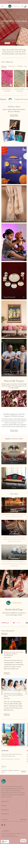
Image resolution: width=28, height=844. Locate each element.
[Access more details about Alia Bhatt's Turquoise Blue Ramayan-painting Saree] (17, 138)
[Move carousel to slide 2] (10, 42)
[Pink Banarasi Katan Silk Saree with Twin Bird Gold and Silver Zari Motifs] (7, 78)
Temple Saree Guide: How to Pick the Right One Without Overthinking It (13, 653)
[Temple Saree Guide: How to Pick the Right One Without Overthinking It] (14, 645)
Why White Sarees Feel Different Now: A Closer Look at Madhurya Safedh (13, 695)
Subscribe (23, 819)
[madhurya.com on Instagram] (5, 825)
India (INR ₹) (6, 830)
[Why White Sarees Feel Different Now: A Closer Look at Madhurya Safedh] (14, 686)
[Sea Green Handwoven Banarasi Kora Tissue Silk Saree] (19, 78)
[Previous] (2, 2)
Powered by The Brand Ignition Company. (10, 836)
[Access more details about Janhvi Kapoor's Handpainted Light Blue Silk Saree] (8, 138)
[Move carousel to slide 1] (8, 42)
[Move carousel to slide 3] (12, 42)
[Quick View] (11, 85)
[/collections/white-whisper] (14, 27)
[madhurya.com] (14, 6)
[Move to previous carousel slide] (6, 42)
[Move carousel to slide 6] (18, 42)
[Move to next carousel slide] (22, 42)
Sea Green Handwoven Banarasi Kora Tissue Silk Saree (19, 89)
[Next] (25, 2)
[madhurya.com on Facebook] (2, 825)
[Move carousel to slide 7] (20, 42)
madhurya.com (12, 833)
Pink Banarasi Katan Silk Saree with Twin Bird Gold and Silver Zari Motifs (7, 89)
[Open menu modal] (2, 6)
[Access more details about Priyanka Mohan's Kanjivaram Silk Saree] (14, 128)
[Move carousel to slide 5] (16, 42)
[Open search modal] (22, 6)
